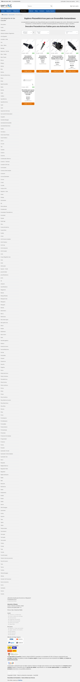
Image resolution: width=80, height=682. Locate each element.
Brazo (2, 78)
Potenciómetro (4, 427)
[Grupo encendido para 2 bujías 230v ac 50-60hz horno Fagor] (57, 46)
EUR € (77, 1)
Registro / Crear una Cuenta (16, 628)
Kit (1, 281)
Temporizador (4, 528)
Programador (4, 439)
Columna (3, 155)
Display (2, 197)
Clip (1, 146)
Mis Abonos (12, 634)
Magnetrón (3, 289)
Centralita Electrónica (5, 125)
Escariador (3, 215)
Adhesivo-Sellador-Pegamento (7, 33)
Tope (2, 549)
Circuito (2, 143)
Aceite (2, 27)
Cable (2, 93)
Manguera (3, 301)
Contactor (3, 173)
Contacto (42, 11)
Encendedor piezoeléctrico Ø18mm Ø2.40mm (28, 57)
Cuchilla (2, 185)
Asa (1, 42)
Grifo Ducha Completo (6, 239)
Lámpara (3, 283)
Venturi (2, 591)
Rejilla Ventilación (4, 474)
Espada (2, 218)
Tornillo (2, 552)
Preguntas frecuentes (14, 619)
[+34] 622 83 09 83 (11, 601)
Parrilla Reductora (5, 349)
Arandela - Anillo (4, 39)
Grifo (2, 254)
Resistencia (3, 486)
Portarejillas (3, 424)
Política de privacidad (14, 621)
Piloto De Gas (4, 382)
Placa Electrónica (4, 403)
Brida (2, 81)
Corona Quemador (5, 176)
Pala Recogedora (4, 340)
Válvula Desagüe (4, 573)
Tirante (2, 546)
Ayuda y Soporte (50, 11)
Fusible (2, 233)
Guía (2, 260)
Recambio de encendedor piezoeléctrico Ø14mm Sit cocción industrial (71, 58)
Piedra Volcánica (4, 376)
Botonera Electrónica (5, 75)
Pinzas (2, 394)
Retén (2, 489)
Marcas (31, 11)
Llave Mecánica (4, 286)
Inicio (3, 11)
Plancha (2, 409)
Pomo (2, 415)
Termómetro (3, 531)
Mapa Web (12, 624)
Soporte (2, 516)
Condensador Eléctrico (6, 158)
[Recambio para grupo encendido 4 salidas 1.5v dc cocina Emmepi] (28, 80)
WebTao (20, 680)
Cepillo (2, 128)
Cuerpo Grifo (4, 188)
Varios (2, 585)
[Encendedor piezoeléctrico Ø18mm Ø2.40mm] (28, 46)
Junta (2, 278)
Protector (3, 442)
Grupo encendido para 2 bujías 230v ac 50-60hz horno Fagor (57, 57)
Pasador (2, 358)
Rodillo (2, 495)
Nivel (2, 337)
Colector (2, 152)
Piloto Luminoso (4, 385)
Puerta (2, 445)
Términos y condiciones (15, 614)
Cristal (2, 182)
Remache (3, 483)
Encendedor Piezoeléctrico (7, 212)
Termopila (3, 537)
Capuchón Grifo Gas (5, 111)
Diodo (2, 194)
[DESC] (33, 32)
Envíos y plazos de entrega (16, 616)
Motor (2, 325)
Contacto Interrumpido (6, 170)
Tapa (2, 519)
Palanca (2, 343)
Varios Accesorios (5, 582)
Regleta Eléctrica (4, 465)
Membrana (3, 316)
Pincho (2, 388)
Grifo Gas (3, 245)
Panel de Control (4, 346)
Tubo (2, 564)
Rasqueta (3, 462)
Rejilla (2, 477)
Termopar (3, 534)
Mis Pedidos (12, 631)
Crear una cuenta (70, 1)
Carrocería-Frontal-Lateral (6, 114)
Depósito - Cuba (4, 191)
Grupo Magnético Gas (5, 257)
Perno (2, 370)
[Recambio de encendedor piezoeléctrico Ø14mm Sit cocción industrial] (72, 46)
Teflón (2, 525)
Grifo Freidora (4, 242)
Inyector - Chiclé (4, 269)
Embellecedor (4, 209)
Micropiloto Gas (4, 322)
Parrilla (2, 352)
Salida (2, 501)
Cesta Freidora (4, 137)
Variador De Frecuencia (6, 579)
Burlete (2, 90)
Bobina (2, 66)
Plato (2, 412)
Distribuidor (3, 200)
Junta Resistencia (4, 275)
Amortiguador (4, 36)
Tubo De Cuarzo (4, 561)
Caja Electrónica (4, 102)
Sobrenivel (3, 510)
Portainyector (4, 418)
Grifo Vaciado (4, 251)
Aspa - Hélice (3, 45)
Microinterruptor (4, 319)
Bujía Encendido (4, 84)
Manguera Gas (4, 298)
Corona (2, 179)
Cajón (2, 105)
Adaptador (3, 30)
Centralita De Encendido (6, 122)
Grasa (2, 236)
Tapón (2, 522)
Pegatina (3, 367)
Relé (2, 480)
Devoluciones (12, 618)
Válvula (2, 576)
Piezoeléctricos (4, 379)
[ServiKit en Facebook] (7, 611)
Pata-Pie (2, 364)
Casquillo (3, 117)
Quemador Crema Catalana (7, 453)
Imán (2, 263)
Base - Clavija (3, 54)
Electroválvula (4, 206)
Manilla (2, 307)
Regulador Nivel (4, 468)
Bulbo (2, 87)
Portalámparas (4, 421)
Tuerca (2, 567)
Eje (1, 203)
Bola (2, 69)
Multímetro (3, 331)
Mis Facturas (12, 633)
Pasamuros (3, 361)
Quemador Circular (5, 450)
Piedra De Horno (4, 373)
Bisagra (2, 63)
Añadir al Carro (28, 71)
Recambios (24, 11)
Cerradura (3, 131)
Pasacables (3, 355)
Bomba (2, 72)
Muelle (2, 328)
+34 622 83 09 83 (17, 1)
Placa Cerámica (4, 397)
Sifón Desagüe (4, 507)
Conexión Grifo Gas (5, 164)
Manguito (3, 304)
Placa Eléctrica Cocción (6, 400)
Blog (36, 11)
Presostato (3, 433)
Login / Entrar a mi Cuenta (15, 629)
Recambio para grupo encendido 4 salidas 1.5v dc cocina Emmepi (28, 92)
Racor (2, 459)
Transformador (4, 555)
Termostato (3, 540)
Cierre (2, 140)
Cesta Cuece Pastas (5, 134)
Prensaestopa (4, 430)
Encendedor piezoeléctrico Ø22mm (43, 57)
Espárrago (3, 221)
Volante (2, 594)
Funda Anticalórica (5, 227)
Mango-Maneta (4, 295)
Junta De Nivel (4, 272)
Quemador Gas (4, 456)
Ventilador (3, 588)
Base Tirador (3, 57)
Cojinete (2, 149)
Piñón (2, 391)
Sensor (2, 504)
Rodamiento (3, 492)
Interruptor (3, 266)
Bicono (2, 60)
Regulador (3, 471)
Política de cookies (14, 622)
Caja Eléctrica (4, 99)
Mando (2, 292)
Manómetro (3, 310)
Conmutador (3, 167)
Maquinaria (16, 11)
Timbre (2, 543)
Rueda (2, 498)
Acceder (64, 1)
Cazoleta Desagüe (5, 119)
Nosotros (9, 11)
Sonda (2, 513)
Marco (2, 313)
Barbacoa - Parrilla (5, 51)
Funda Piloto (3, 230)
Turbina (2, 570)
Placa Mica (3, 406)
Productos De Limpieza (6, 436)
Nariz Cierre (3, 334)
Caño (2, 108)
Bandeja (2, 48)
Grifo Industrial (4, 248)
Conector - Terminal (5, 161)
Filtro (2, 224)
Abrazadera (3, 24)
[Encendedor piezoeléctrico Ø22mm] (42, 46)
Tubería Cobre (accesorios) (7, 558)
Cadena (2, 96)
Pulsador (3, 447)
